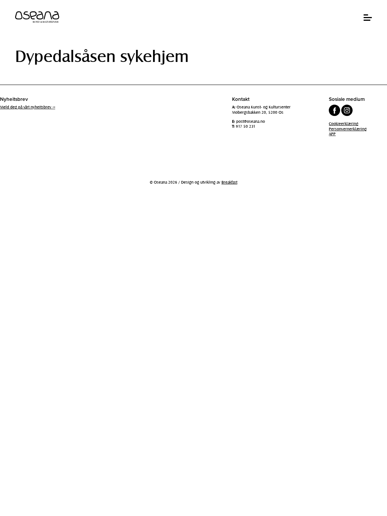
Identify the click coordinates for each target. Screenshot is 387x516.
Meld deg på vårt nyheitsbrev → (27, 107)
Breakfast (229, 182)
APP (332, 133)
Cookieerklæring (343, 123)
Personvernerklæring (348, 129)
